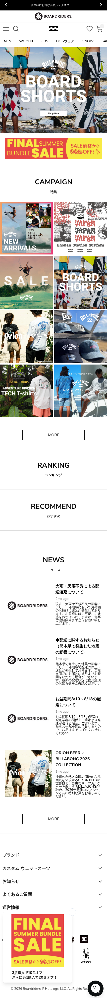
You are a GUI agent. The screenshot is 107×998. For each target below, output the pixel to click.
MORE (53, 435)
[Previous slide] (6, 5)
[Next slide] (101, 5)
